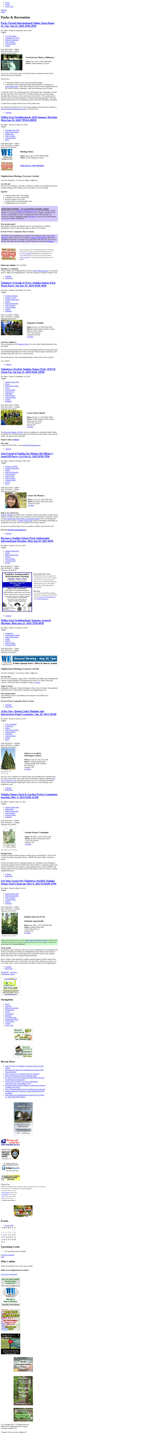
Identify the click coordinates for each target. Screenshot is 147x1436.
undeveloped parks (11, 86)
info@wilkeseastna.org (41, 271)
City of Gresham (10, 36)
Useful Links (9, 1021)
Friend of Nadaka (7, 515)
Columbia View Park (12, 38)
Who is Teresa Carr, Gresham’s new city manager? (22, 1074)
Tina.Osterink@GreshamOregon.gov (13, 109)
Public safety (9, 134)
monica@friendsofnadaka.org (47, 597)
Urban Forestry (10, 390)
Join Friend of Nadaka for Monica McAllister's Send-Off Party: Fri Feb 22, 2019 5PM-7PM (27, 455)
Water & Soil (9, 392)
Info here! (32, 216)
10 (4, 1235)
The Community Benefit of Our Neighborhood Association (25, 1089)
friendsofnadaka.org (42, 599)
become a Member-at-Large (26, 211)
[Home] (4, 10)
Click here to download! (9, 1274)
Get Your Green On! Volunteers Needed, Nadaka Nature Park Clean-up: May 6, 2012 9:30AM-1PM (28, 882)
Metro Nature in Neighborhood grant (36, 940)
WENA (7, 557)
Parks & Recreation (11, 40)
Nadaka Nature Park (12, 300)
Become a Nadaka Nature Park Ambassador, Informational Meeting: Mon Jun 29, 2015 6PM (27, 539)
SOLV (7, 388)
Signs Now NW (24, 257)
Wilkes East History (12, 1008)
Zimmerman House (11, 1019)
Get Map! (30, 337)
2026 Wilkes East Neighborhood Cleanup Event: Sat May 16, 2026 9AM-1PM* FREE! (24, 1096)
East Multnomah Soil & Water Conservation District (22, 519)
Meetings (8, 1016)
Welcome (8, 1006)
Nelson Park (9, 809)
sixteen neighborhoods (38, 237)
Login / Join (9, 6)
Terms (7, 3)
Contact (7, 1023)
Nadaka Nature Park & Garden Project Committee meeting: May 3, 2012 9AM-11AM (29, 796)
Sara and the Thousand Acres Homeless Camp (21, 1076)
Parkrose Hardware (6, 1192)
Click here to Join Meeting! (32, 165)
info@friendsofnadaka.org (31, 445)
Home (3, 12)
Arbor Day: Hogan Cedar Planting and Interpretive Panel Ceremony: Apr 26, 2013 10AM (28, 713)
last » (16, 972)
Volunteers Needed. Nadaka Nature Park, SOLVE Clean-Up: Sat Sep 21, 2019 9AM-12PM (28, 370)
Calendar (8, 113)
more (2, 1257)
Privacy (7, 4)
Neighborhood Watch (12, 635)
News (7, 140)
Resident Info (9, 1010)
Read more (9, 278)
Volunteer (8, 311)
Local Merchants (11, 1018)
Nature (7, 301)
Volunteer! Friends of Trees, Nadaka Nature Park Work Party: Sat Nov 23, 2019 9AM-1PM (28, 284)
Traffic (7, 639)
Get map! (50, 241)
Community (9, 633)
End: (3, 51)
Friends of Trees (10, 298)
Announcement (10, 44)
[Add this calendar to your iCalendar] (7, 1255)
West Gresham (10, 42)
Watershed (8, 394)
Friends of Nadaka (11, 296)
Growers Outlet (5, 1194)
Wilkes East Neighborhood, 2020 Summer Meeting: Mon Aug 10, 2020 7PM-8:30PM (29, 118)
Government (9, 1014)
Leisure (7, 46)
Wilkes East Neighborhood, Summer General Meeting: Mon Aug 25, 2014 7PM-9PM (26, 622)
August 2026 (9, 1225)
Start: (3, 49)
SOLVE (20, 432)
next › (12, 972)
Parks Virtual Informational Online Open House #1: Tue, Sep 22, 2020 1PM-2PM (27, 24)
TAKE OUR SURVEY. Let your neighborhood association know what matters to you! (21, 1082)
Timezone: (4, 53)
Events (7, 1012)
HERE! (16, 440)
